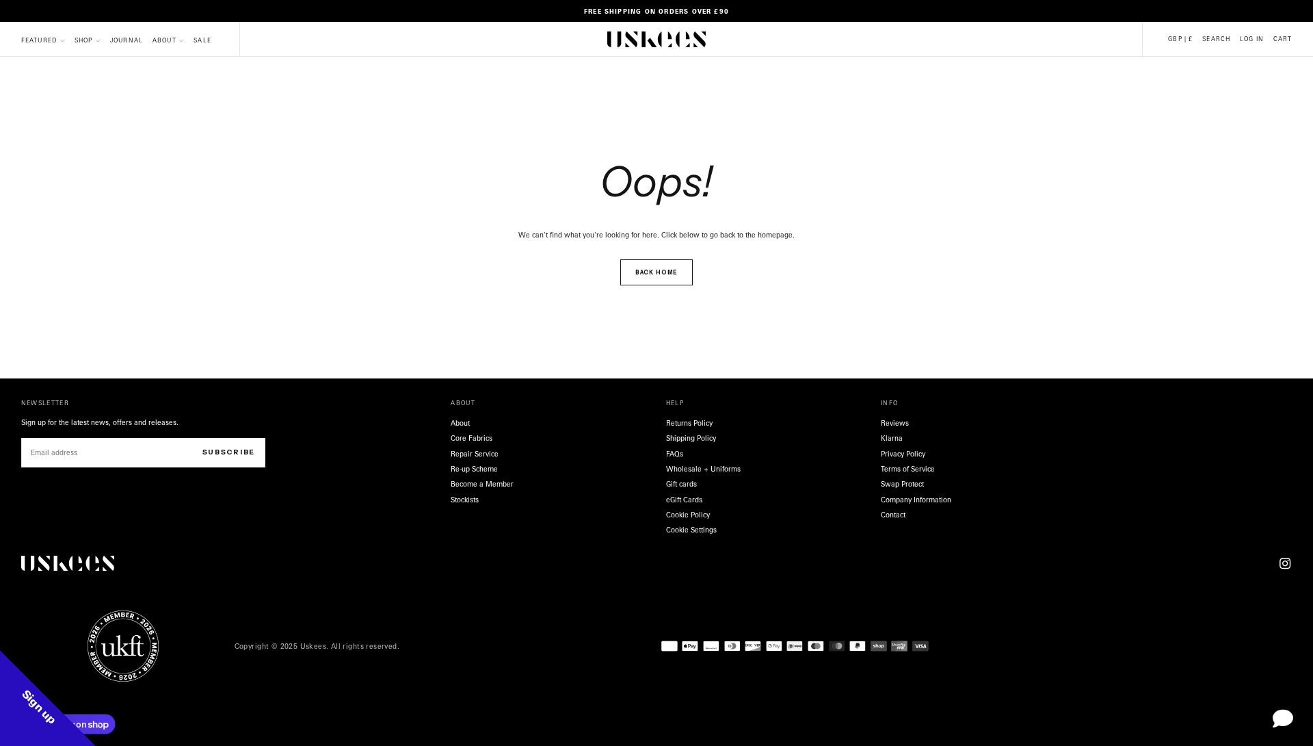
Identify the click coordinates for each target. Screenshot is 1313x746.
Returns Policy (689, 423)
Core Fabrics (471, 438)
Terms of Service (908, 469)
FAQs (674, 454)
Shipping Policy (691, 438)
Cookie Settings (691, 530)
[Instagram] (1285, 563)
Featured (39, 40)
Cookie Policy (688, 515)
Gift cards (681, 484)
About (164, 40)
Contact (893, 515)
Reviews (895, 423)
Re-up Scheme (474, 469)
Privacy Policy (903, 454)
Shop (84, 40)
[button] (1180, 39)
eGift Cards (684, 500)
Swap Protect (902, 484)
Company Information (916, 500)
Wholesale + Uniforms (703, 469)
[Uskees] (67, 563)
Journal (126, 40)
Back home (656, 272)
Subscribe (228, 452)
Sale (202, 40)
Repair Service (475, 454)
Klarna (892, 438)
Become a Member (482, 484)
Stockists (465, 500)
